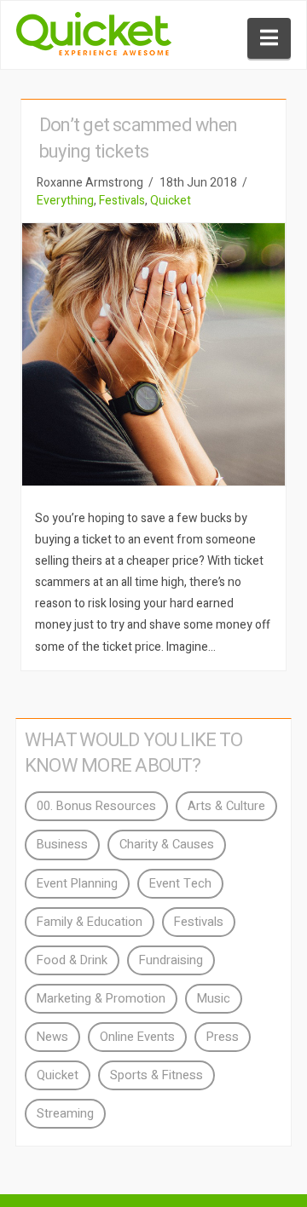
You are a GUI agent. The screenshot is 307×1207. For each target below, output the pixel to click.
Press (222, 1037)
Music (213, 999)
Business (62, 845)
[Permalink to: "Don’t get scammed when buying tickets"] (153, 354)
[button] (269, 38)
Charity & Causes (166, 845)
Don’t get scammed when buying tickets (138, 138)
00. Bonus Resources (96, 806)
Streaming (65, 1114)
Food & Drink (72, 960)
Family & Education (89, 922)
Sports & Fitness (156, 1075)
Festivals (122, 201)
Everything (65, 201)
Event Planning (77, 884)
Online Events (137, 1037)
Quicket (170, 201)
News (52, 1037)
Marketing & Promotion (101, 999)
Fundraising (171, 960)
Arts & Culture (226, 806)
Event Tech (180, 884)
